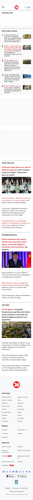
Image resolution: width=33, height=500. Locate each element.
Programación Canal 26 (23, 457)
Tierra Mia (5, 433)
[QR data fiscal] (16, 483)
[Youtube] (13, 472)
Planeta (19, 412)
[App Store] (11, 476)
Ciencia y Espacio (7, 400)
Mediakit (6, 456)
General (19, 406)
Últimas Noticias (6, 397)
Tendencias (5, 421)
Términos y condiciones (5, 451)
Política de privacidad (23, 450)
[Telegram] (26, 472)
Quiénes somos (6, 446)
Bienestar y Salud (22, 397)
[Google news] (29, 472)
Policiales (4, 415)
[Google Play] (22, 476)
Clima (19, 400)
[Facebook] (4, 472)
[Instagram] (7, 472)
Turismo (19, 421)
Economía (20, 403)
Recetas (4, 418)
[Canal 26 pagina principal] (16, 9)
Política (19, 415)
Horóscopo (20, 409)
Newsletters (7, 465)
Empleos (19, 461)
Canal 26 (4, 430)
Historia (5, 305)
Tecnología (20, 418)
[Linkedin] (16, 472)
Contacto (20, 446)
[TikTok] (20, 472)
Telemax (19, 433)
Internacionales (9, 235)
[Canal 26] (16, 385)
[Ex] (10, 472)
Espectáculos (8, 163)
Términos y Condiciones (20, 488)
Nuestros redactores (8, 461)
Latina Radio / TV (22, 430)
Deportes (4, 403)
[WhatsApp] (23, 472)
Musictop (4, 437)
